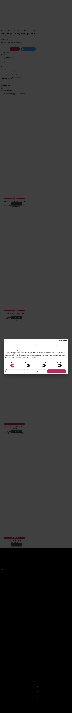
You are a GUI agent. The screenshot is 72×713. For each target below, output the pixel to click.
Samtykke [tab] (15, 345)
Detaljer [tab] (36, 345)
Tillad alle (56, 371)
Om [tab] (57, 345)
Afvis (15, 371)
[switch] (28, 365)
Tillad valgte (36, 371)
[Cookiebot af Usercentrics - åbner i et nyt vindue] (60, 341)
